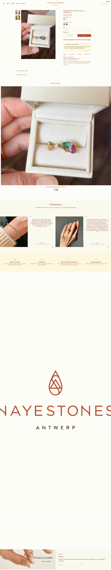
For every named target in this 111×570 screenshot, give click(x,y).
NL (109, 1)
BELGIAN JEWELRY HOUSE (22, 71)
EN (106, 1)
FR (108, 1)
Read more (65, 64)
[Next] (108, 232)
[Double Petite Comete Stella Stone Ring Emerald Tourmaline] (18, 17)
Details (64, 54)
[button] (4, 3)
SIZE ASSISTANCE (88, 54)
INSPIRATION (71, 54)
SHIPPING (79, 54)
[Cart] (107, 3)
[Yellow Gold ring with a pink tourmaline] (18, 28)
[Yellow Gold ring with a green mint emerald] (18, 23)
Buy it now (84, 35)
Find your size (65, 32)
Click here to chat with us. (79, 48)
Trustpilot (70, 207)
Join (82, 564)
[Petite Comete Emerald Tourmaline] (18, 12)
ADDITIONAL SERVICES (22, 75)
